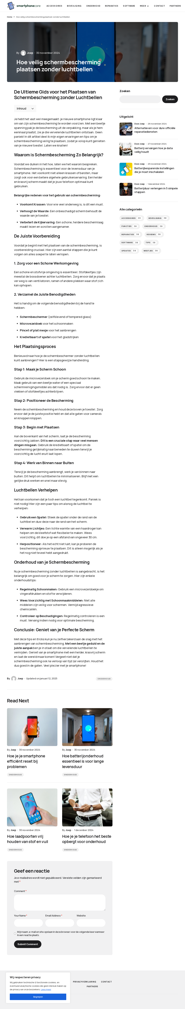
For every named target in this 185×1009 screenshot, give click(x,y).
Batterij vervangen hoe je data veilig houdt (153, 150)
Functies (129, 226)
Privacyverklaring (84, 982)
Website (81, 915)
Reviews (154, 234)
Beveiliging (158, 218)
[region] (38, 987)
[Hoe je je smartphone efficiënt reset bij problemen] (32, 727)
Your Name (20, 915)
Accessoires (131, 218)
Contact (106, 982)
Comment (20, 891)
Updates (129, 250)
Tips (150, 242)
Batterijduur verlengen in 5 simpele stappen (156, 190)
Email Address (53, 915)
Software (130, 242)
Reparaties (130, 234)
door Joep (139, 123)
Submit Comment (28, 944)
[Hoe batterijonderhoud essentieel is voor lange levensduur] (87, 727)
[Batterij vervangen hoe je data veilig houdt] (125, 149)
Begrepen (38, 996)
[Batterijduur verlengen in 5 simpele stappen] (125, 189)
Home (9, 17)
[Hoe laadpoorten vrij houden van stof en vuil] (32, 807)
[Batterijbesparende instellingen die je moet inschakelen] (125, 169)
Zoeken (124, 91)
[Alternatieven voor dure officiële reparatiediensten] (125, 129)
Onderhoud (104, 679)
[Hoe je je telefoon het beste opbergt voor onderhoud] (87, 807)
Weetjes (151, 250)
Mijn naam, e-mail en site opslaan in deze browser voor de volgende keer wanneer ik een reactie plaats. (60, 933)
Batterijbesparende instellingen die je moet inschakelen (154, 170)
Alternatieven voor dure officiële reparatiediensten (154, 129)
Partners (92, 986)
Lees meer (46, 989)
